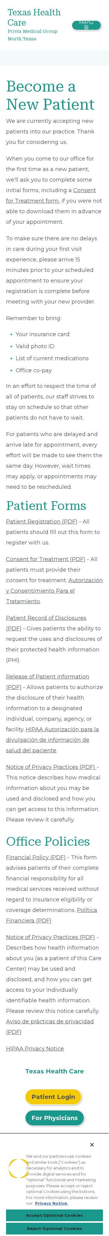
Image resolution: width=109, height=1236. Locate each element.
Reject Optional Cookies (54, 1228)
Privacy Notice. (51, 1203)
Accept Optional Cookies (54, 1215)
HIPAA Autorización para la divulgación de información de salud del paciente (52, 740)
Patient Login (53, 1096)
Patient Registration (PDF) (42, 521)
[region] (54, 1184)
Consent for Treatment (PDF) (45, 559)
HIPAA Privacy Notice (35, 1048)
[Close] (92, 1144)
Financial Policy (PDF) (36, 857)
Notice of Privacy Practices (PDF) (51, 767)
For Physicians (54, 1118)
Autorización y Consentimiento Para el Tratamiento (54, 591)
